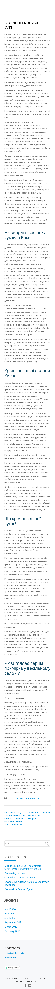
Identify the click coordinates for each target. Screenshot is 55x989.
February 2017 (12, 931)
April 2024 (9, 909)
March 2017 (10, 926)
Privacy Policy (13, 968)
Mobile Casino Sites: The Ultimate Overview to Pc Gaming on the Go (22, 867)
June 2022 (9, 913)
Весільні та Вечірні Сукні (28, 798)
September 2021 (13, 922)
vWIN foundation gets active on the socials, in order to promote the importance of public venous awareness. (14, 818)
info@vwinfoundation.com (17, 953)
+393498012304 (11, 957)
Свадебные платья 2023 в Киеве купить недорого (39, 815)
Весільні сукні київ (14, 873)
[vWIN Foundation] (10, 5)
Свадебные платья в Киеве (20, 877)
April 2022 (9, 918)
